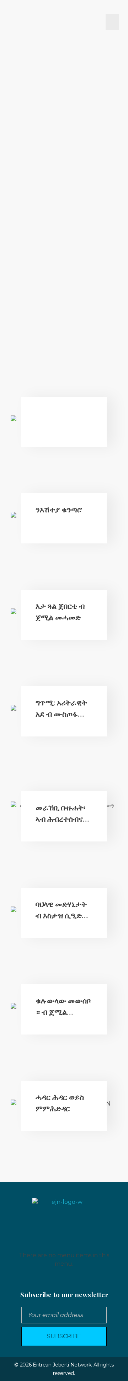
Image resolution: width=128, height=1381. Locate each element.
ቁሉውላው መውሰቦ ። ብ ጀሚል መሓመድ (63, 1011)
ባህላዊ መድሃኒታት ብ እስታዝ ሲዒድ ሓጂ (61, 915)
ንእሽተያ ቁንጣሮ (59, 509)
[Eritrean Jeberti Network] (23, 21)
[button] (112, 22)
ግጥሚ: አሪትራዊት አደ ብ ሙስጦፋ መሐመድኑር (61, 713)
